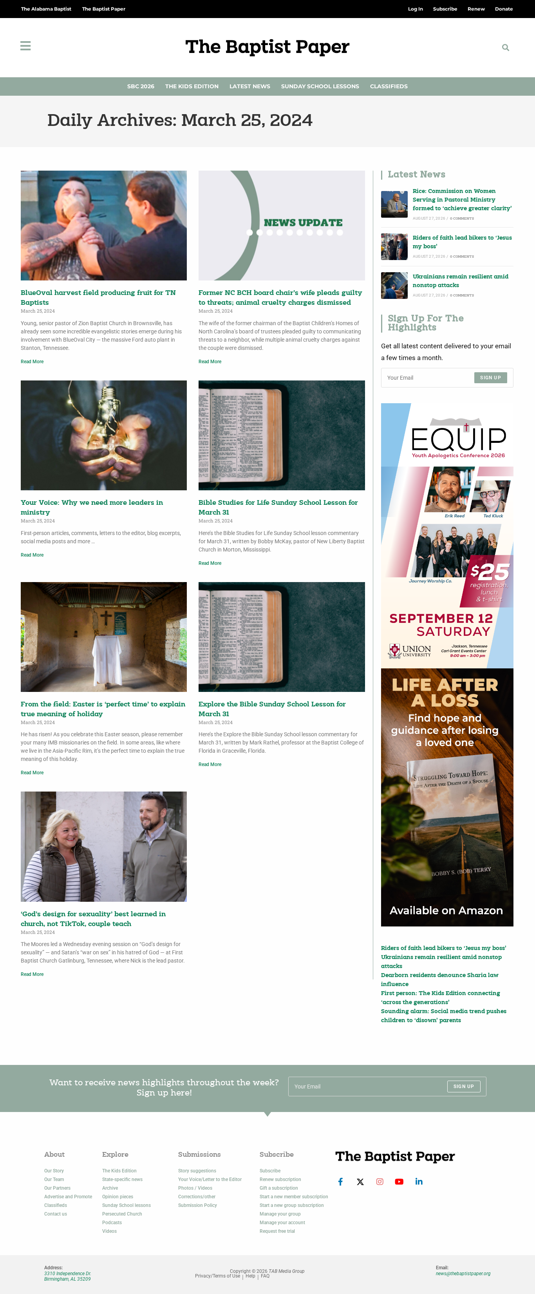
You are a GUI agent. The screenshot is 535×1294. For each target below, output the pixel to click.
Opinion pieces (117, 1196)
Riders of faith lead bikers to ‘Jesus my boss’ (462, 242)
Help (250, 1276)
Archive (110, 1188)
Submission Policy (197, 1205)
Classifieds (389, 86)
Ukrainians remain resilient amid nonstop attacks (460, 281)
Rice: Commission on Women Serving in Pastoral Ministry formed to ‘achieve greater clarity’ (462, 200)
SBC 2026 (140, 86)
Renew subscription (280, 1179)
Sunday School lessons (126, 1205)
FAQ (265, 1276)
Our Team (54, 1179)
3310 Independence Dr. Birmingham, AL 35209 (67, 1276)
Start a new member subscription (294, 1196)
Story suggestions (197, 1171)
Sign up (490, 377)
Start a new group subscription (292, 1205)
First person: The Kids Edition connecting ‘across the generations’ (440, 998)
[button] (505, 47)
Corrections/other (196, 1196)
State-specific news (122, 1179)
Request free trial (277, 1231)
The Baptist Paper (103, 9)
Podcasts (112, 1222)
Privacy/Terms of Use (217, 1276)
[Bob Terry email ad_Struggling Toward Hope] (447, 797)
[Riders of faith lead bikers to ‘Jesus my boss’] (394, 246)
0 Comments (462, 218)
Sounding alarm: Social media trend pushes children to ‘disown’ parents (443, 1016)
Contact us (55, 1214)
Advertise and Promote (68, 1196)
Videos (109, 1231)
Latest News (250, 86)
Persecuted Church (122, 1214)
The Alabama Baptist (46, 9)
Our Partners (57, 1188)
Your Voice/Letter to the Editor (210, 1179)
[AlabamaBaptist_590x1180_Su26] (447, 535)
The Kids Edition (192, 86)
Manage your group (280, 1214)
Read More (32, 361)
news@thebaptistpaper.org (463, 1273)
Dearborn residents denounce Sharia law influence (440, 980)
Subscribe (270, 1171)
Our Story (54, 1171)
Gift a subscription (279, 1188)
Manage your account (282, 1222)
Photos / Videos (195, 1188)
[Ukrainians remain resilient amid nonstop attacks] (394, 285)
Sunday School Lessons (320, 86)
